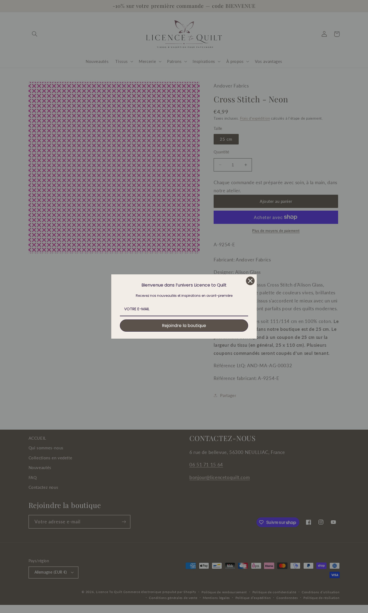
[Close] (250, 280)
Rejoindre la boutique (184, 325)
